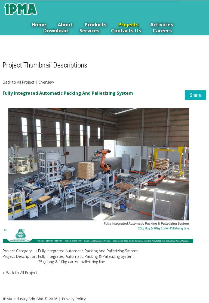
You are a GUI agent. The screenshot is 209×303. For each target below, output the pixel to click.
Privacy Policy (74, 298)
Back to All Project (18, 82)
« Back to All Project (20, 272)
